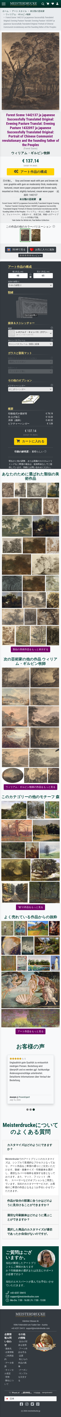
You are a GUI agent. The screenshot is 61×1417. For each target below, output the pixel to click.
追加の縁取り (14, 281)
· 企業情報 (9, 1352)
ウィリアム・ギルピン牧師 (18, 14)
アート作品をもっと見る (30, 1031)
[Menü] (4, 4)
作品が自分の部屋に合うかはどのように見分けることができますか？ (29, 1203)
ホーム (5, 11)
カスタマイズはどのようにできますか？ (29, 1147)
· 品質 (20, 1355)
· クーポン (22, 1370)
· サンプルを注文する (22, 1377)
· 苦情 (6, 1377)
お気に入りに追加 (43, 249)
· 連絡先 (8, 1348)
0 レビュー (36, 255)
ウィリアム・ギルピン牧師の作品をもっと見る (30, 787)
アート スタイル (19, 11)
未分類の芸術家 (37, 11)
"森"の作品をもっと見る (30, 907)
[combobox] (30, 285)
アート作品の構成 (32, 172)
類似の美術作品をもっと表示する (30, 649)
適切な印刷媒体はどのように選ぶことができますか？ (29, 1217)
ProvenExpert (24, 1097)
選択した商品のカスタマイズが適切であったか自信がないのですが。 (29, 1231)
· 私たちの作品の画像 (22, 1363)
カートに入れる (32, 441)
